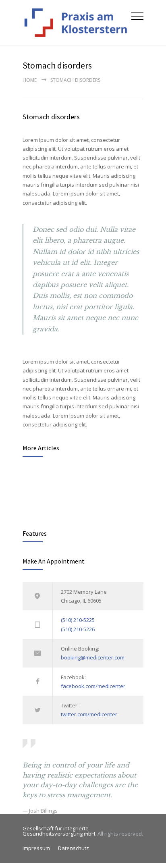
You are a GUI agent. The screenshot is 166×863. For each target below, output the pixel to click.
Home (30, 80)
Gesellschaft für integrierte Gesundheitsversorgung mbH (59, 831)
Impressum (36, 848)
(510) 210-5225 (78, 620)
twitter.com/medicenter (89, 714)
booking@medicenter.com (92, 657)
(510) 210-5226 (78, 629)
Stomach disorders (51, 116)
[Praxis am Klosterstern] (77, 22)
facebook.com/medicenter (93, 686)
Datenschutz (73, 848)
